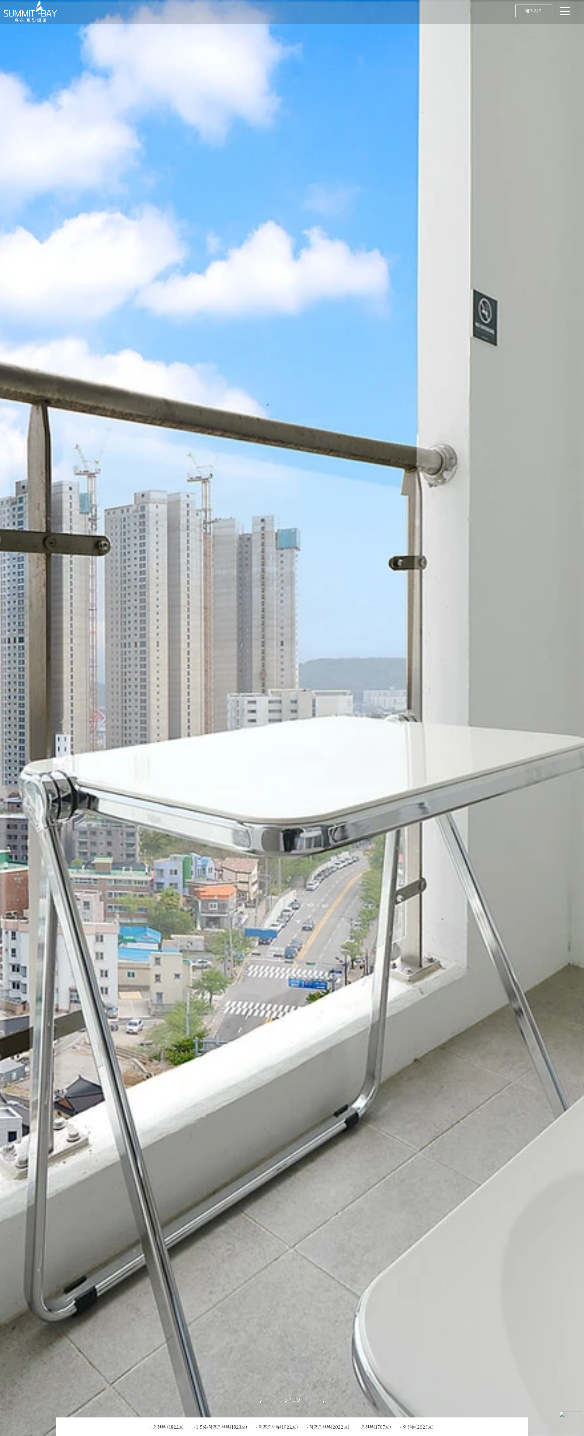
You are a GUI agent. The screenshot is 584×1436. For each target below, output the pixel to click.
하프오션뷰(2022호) (329, 1427)
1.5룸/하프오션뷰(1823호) (221, 1427)
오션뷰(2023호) (418, 1427)
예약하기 (534, 10)
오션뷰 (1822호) (169, 1427)
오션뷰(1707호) (376, 1427)
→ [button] (321, 1399)
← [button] (263, 1399)
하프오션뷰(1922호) (278, 1427)
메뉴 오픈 (322, 12)
